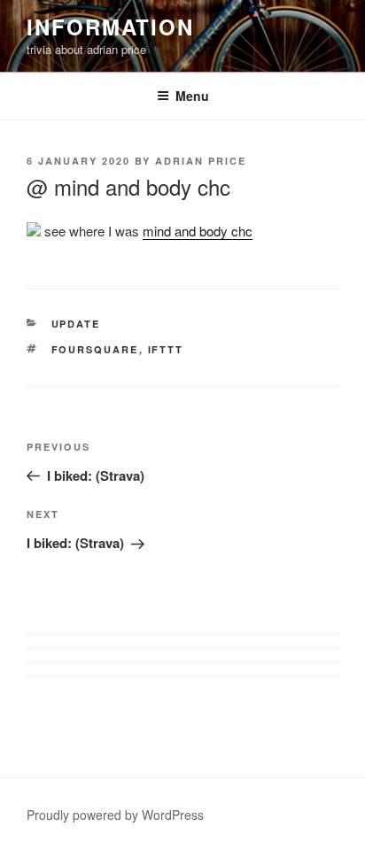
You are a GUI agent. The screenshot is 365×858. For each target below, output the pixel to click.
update (76, 323)
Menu (192, 95)
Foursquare (95, 349)
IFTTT (166, 349)
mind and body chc (197, 230)
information (110, 27)
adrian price (200, 160)
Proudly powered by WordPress (115, 814)
